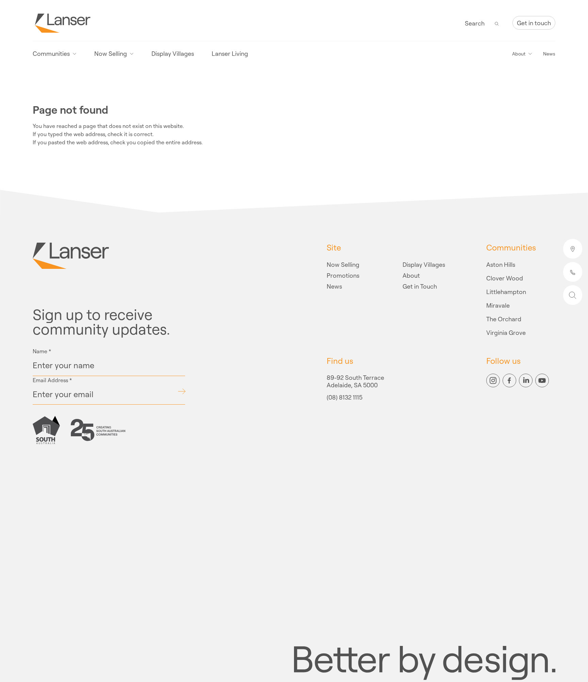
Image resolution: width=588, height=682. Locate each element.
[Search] (497, 23)
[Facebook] (509, 380)
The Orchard (503, 319)
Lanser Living (230, 54)
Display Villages (172, 54)
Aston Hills (500, 264)
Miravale (498, 305)
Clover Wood (504, 278)
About (411, 275)
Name (42, 351)
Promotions (343, 275)
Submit (182, 391)
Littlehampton (506, 291)
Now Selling (343, 264)
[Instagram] (493, 380)
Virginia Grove (506, 332)
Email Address (52, 380)
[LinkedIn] (526, 380)
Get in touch (534, 23)
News (549, 53)
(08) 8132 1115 (344, 397)
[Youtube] (542, 380)
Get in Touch (420, 286)
